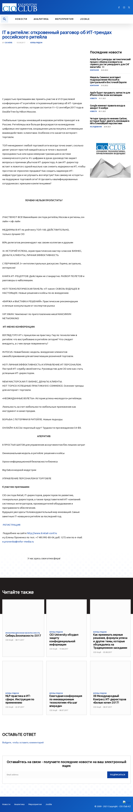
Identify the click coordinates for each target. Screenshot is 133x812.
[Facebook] (119, 7)
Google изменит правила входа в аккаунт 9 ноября (107, 106)
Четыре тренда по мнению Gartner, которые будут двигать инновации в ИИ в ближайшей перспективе (109, 121)
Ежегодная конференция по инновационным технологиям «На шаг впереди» (65, 700)
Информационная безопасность (23, 633)
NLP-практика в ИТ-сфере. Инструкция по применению (20, 699)
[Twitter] (129, 7)
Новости (93, 98)
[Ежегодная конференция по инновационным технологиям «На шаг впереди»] (67, 675)
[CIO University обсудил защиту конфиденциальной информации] (67, 614)
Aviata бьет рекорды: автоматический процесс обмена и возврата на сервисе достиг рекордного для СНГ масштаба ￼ (110, 63)
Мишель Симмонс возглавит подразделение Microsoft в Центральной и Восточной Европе (108, 80)
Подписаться (117, 775)
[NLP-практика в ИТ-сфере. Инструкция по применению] (23, 675)
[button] (4, 19)
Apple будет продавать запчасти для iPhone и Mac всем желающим (110, 93)
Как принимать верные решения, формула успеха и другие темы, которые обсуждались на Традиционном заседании (110, 641)
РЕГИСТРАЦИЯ (11, 524)
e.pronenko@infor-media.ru (18, 541)
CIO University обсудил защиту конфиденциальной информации (63, 639)
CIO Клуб (8, 42)
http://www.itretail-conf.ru (42, 533)
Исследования (96, 127)
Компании (94, 70)
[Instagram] (124, 7)
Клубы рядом (36, 42)
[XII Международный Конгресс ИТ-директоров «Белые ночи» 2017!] (110, 675)
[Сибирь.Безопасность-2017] (23, 614)
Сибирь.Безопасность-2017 (23, 635)
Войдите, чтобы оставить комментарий (23, 742)
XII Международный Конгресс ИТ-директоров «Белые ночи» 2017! (109, 699)
